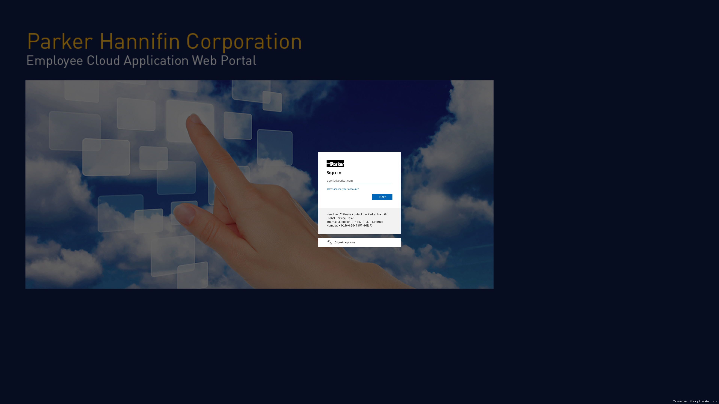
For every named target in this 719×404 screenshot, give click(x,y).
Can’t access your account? (343, 188)
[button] (359, 242)
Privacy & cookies (699, 401)
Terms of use (680, 401)
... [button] (715, 401)
